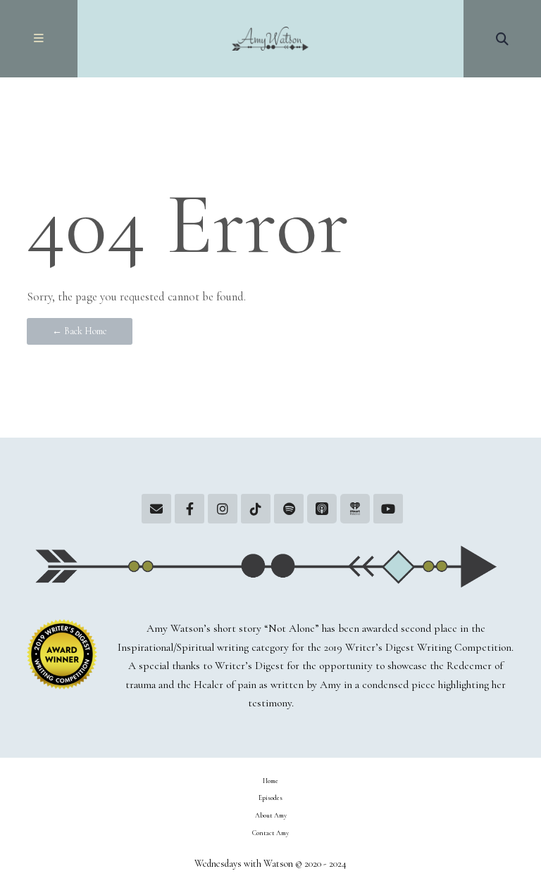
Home (270, 781)
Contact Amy (270, 833)
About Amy (271, 815)
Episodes (270, 798)
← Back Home (79, 331)
